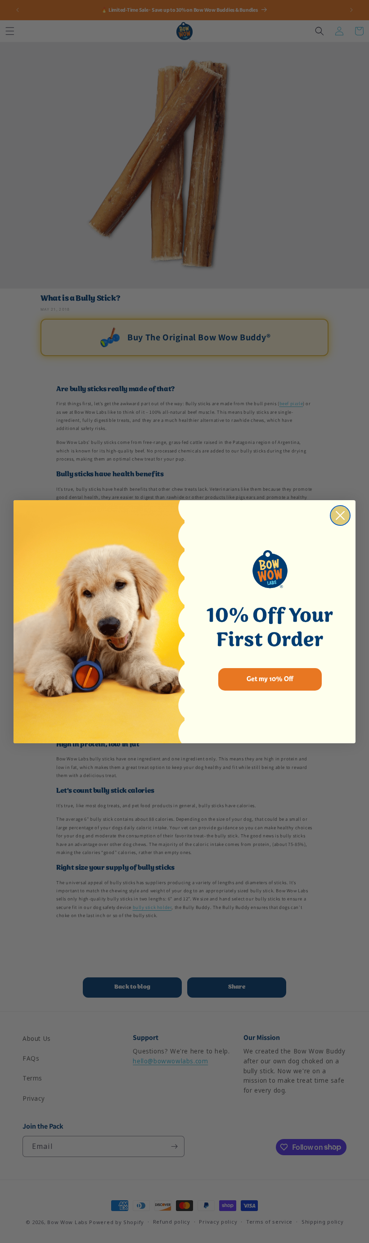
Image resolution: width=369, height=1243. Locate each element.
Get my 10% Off (270, 679)
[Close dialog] (340, 515)
